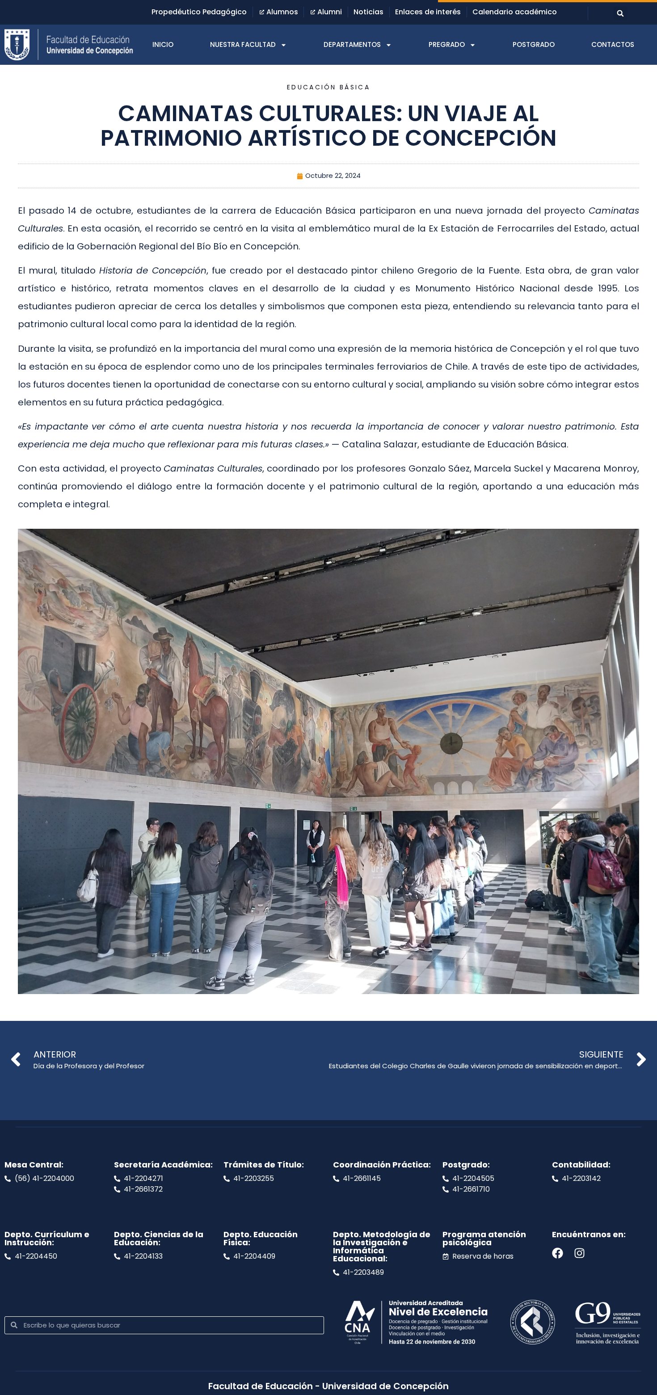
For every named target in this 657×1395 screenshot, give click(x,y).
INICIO (162, 44)
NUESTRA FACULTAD (243, 44)
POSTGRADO (534, 44)
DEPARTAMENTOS (352, 44)
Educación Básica (328, 87)
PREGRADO (447, 44)
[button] (620, 13)
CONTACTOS (612, 44)
